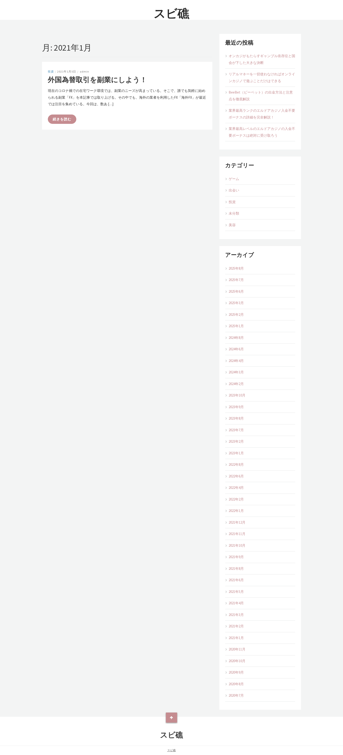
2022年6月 (236, 476)
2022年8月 (236, 464)
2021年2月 (236, 626)
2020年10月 (237, 661)
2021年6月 (236, 580)
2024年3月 (236, 372)
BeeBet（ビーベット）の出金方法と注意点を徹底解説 (261, 95)
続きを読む (62, 119)
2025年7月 (236, 280)
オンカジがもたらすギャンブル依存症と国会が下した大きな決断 (262, 59)
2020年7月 (236, 695)
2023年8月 (236, 418)
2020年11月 (237, 649)
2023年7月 (236, 430)
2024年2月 (236, 384)
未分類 (234, 213)
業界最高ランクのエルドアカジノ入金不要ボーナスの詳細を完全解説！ (262, 113)
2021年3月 (236, 614)
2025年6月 (236, 291)
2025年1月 (236, 326)
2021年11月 (237, 534)
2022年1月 (236, 510)
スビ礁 (171, 13)
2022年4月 (236, 487)
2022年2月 (236, 499)
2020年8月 (236, 684)
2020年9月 (236, 672)
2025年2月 (236, 314)
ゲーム (234, 179)
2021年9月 (236, 557)
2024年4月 (236, 360)
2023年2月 (236, 441)
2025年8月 (236, 268)
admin (84, 71)
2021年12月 (237, 522)
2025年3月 (236, 303)
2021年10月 (237, 545)
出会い (234, 190)
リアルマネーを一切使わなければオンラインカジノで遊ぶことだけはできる (262, 77)
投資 (51, 71)
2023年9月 (236, 407)
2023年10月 (237, 395)
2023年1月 (236, 453)
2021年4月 (236, 603)
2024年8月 (236, 337)
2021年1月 (236, 638)
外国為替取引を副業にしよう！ (97, 79)
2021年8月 (236, 568)
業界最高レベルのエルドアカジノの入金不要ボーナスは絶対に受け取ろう (262, 132)
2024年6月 (236, 349)
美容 (232, 225)
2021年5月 (236, 591)
